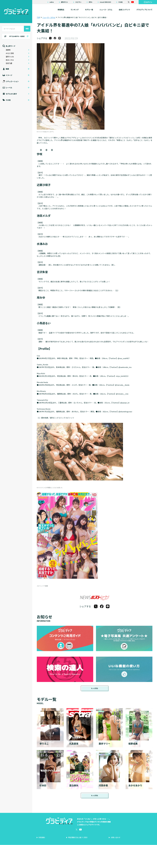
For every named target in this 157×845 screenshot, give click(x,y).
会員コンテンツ (124, 9)
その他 (120, 2)
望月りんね (10, 56)
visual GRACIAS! (105, 2)
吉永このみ (10, 60)
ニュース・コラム (106, 9)
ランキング (75, 9)
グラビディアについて (144, 9)
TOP (38, 17)
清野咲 (8, 50)
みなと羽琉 (10, 53)
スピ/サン (78, 2)
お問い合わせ (115, 837)
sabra (52, 2)
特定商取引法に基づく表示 (77, 837)
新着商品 (61, 9)
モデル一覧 (89, 9)
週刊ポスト (64, 2)
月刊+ (90, 2)
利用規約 (42, 837)
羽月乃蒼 (9, 63)
